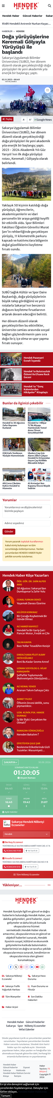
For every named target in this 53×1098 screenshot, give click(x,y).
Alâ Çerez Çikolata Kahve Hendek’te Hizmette (11, 486)
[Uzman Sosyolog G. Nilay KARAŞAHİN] (8, 672)
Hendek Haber (10, 15)
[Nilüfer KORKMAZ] (8, 615)
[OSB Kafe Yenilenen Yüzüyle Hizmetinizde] (14, 444)
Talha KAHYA (24, 642)
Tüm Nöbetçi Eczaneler (27, 874)
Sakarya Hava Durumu (37, 977)
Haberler (7, 31)
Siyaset (26, 1067)
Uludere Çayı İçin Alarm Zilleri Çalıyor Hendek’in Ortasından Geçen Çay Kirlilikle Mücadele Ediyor (39, 458)
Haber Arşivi (12, 1007)
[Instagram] (26, 967)
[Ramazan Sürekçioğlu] (8, 732)
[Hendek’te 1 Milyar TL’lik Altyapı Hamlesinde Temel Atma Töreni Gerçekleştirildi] (39, 414)
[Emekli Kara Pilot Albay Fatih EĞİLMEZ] (8, 658)
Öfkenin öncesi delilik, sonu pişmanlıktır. (33, 704)
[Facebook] (10, 967)
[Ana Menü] (3, 5)
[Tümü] (49, 885)
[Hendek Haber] (26, 5)
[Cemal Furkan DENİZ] (8, 601)
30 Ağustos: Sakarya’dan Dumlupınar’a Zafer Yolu (31, 590)
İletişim (17, 1076)
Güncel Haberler (32, 15)
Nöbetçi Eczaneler (35, 1025)
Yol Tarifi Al (32, 851)
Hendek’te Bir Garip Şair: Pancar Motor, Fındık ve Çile (33, 632)
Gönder (9, 531)
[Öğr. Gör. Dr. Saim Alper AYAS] (8, 585)
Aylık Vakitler (11, 812)
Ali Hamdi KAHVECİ (27, 626)
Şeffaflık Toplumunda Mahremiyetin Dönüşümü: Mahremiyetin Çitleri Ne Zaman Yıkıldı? (32, 677)
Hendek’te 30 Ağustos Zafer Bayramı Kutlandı (14, 425)
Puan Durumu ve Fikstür (38, 988)
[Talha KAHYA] (8, 644)
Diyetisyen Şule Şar (28, 743)
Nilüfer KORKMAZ (27, 612)
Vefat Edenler (26, 1029)
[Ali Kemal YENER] (8, 688)
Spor (20, 1025)
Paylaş (9, 119)
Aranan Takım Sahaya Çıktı (33, 690)
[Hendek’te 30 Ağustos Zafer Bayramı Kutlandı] (14, 414)
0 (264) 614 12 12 (13, 867)
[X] (16, 967)
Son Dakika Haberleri (35, 998)
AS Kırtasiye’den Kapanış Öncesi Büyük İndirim (39, 486)
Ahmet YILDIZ (24, 699)
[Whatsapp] (42, 967)
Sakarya (11, 1025)
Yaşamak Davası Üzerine (31, 603)
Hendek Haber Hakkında (32, 1091)
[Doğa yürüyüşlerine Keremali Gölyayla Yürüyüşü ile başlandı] (26, 100)
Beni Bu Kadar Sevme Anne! (33, 661)
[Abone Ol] (43, 119)
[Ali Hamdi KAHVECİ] (8, 629)
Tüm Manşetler (13, 996)
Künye (6, 1076)
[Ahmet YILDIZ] (8, 702)
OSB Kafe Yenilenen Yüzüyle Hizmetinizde (13, 454)
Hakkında (20, 1070)
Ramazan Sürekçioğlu (30, 730)
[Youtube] (37, 967)
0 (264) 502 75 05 (13, 851)
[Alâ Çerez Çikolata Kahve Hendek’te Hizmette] (14, 474)
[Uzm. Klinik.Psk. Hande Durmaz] (8, 716)
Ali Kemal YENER (26, 686)
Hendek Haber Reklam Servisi (16, 1073)
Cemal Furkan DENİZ (29, 599)
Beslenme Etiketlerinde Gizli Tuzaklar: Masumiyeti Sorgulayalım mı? (33, 749)
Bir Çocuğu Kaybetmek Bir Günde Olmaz (32, 618)
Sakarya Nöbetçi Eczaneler (12, 977)
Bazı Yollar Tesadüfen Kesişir (33, 646)
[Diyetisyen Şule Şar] (8, 746)
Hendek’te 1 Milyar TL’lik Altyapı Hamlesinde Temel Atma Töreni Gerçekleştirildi (37, 428)
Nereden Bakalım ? (28, 734)
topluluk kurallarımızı (32, 541)
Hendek (20, 31)
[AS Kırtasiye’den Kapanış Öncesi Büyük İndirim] (39, 474)
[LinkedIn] (31, 967)
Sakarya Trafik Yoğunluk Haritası (11, 988)
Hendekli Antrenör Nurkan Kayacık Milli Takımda (26, 23)
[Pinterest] (21, 967)
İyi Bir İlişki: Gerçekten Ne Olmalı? (31, 721)
